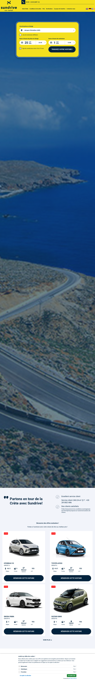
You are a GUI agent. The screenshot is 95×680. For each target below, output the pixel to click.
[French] (93, 9)
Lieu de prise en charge (26, 26)
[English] (87, 9)
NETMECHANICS (73, 678)
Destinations (49, 8)
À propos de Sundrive (59, 8)
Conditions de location (35, 8)
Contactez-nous (71, 8)
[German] (90, 9)
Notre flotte (25, 8)
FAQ (43, 8)
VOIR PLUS (46, 640)
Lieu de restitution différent (30, 35)
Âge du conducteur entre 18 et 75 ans (33, 48)
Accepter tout (71, 675)
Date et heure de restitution (56, 38)
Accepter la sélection (25, 675)
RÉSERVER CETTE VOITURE (23, 578)
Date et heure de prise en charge (29, 38)
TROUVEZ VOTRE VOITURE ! (62, 49)
